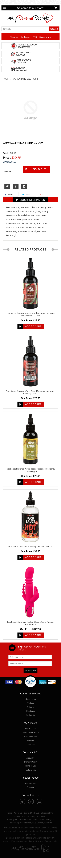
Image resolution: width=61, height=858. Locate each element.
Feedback (30, 711)
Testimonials (30, 769)
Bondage (30, 787)
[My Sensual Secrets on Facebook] (16, 186)
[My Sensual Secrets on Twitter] (7, 186)
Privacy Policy (30, 761)
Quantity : (7, 171)
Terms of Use (30, 765)
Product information (30, 200)
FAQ (35, 37)
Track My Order (30, 736)
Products (30, 702)
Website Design (27, 822)
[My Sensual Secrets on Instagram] (24, 186)
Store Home (30, 699)
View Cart (30, 744)
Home (5, 79)
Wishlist (30, 740)
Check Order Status (30, 732)
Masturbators (30, 783)
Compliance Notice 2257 (23, 816)
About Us (14, 37)
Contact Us (25, 37)
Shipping (30, 707)
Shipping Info (45, 37)
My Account (30, 728)
